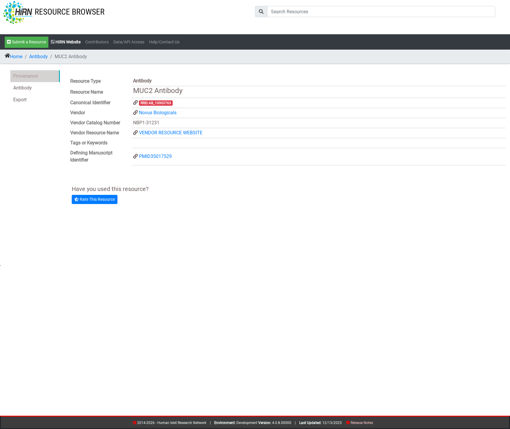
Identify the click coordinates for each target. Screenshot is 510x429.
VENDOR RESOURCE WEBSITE (170, 133)
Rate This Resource (97, 199)
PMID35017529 (155, 156)
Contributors (97, 42)
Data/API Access (128, 42)
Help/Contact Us (164, 42)
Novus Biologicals (157, 112)
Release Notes (362, 423)
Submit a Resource (28, 42)
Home (16, 56)
